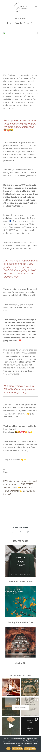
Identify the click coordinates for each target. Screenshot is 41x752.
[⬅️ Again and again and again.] (30, 707)
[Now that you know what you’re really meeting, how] (30, 726)
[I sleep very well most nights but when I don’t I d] (11, 707)
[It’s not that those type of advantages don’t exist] (11, 726)
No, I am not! (17, 749)
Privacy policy (30, 749)
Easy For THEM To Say (20, 564)
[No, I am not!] (38, 744)
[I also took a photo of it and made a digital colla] (11, 687)
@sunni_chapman (20, 707)
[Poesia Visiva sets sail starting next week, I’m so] (30, 687)
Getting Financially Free (20, 605)
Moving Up (20, 646)
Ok (8, 749)
